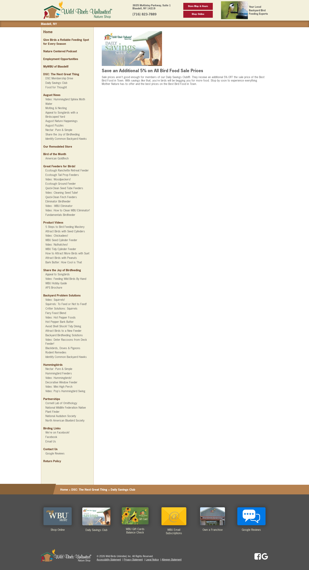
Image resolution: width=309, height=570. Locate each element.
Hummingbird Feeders (58, 373)
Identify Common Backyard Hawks (66, 139)
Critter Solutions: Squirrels (61, 308)
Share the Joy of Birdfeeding (62, 134)
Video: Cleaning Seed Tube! (61, 193)
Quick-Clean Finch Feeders (61, 197)
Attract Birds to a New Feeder (63, 331)
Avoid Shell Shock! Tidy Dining (63, 326)
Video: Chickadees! (56, 236)
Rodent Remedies (55, 352)
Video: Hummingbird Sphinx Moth (65, 99)
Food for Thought (56, 87)
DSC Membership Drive (59, 78)
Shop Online (198, 14)
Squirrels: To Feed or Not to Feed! (66, 304)
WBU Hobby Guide (56, 283)
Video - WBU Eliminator (59, 206)
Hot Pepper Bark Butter (59, 322)
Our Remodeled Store (57, 147)
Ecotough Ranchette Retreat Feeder (67, 170)
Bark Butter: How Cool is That (63, 262)
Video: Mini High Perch (58, 387)
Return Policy (52, 461)
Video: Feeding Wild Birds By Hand (65, 279)
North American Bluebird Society (64, 420)
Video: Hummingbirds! (58, 378)
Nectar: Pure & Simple (58, 130)
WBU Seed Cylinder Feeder (61, 240)
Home (48, 32)
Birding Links (52, 428)
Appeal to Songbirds (57, 274)
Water (48, 104)
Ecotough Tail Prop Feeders (62, 175)
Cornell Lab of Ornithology (61, 403)
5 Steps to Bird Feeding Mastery (64, 227)
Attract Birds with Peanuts (61, 258)
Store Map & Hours (198, 6)
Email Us (50, 441)
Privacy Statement (133, 559)
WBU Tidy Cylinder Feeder (60, 249)
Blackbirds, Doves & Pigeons (62, 348)
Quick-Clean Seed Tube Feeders (64, 188)
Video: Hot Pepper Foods (60, 317)
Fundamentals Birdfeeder (60, 215)
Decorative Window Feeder (61, 382)
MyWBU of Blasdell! (55, 66)
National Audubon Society (60, 416)
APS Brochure (53, 287)
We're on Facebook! (57, 432)
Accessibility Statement (109, 559)
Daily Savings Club (56, 83)
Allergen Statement (172, 559)
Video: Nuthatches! (56, 244)
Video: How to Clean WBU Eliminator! (67, 210)
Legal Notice (152, 559)
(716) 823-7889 (144, 14)
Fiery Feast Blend (55, 313)
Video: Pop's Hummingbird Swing (65, 391)
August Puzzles (54, 125)
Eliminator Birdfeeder (58, 201)
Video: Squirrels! (55, 300)
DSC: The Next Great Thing (61, 74)
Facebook (51, 437)
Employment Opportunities (60, 59)
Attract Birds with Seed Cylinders (65, 231)
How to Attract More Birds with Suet (67, 253)
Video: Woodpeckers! (58, 179)
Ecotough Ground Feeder (60, 184)
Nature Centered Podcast (60, 51)
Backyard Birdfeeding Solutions (64, 335)
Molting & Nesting (56, 108)
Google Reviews (55, 453)
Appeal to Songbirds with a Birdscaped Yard (61, 114)
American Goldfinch (57, 158)
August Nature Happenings (61, 121)
